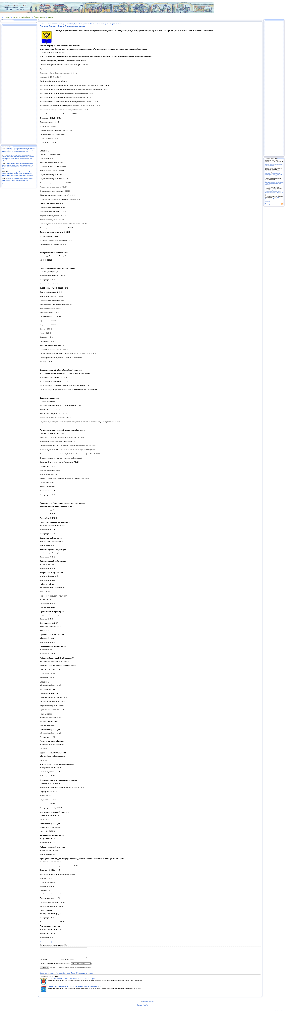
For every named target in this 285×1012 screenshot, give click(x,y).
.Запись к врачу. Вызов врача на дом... (18, 150)
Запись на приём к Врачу (22, 17)
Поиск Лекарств (39, 17)
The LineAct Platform (280, 1011)
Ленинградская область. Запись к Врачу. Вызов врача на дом (74, 986)
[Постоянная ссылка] (46, 942)
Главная (7, 17)
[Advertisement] (19, 84)
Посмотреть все (6, 183)
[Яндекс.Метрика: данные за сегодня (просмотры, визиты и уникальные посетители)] (147, 1001)
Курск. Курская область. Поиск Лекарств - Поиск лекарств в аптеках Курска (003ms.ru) (274, 191)
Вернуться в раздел (66, 973)
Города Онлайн (142, 1005)
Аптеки (50, 17)
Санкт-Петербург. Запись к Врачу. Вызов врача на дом (71, 979)
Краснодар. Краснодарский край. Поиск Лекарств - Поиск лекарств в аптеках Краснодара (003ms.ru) (273, 174)
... (142, 980)
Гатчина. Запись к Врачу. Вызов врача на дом (62, 26)
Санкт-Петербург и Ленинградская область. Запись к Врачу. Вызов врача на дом (93, 24)
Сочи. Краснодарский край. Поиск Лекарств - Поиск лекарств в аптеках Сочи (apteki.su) (274, 182)
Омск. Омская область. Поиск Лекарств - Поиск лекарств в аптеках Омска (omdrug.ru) (274, 164)
